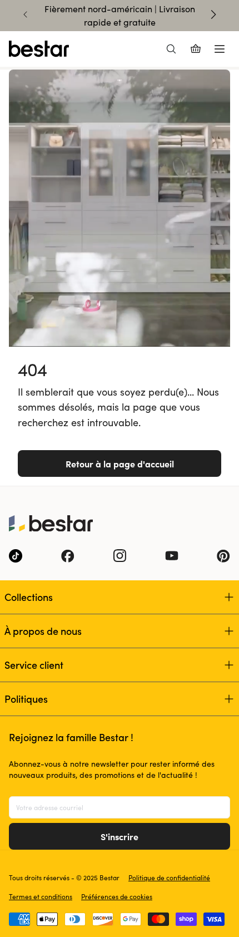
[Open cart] (196, 49)
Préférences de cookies (116, 896)
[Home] (39, 49)
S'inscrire (119, 836)
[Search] (171, 49)
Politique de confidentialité (169, 877)
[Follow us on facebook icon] (67, 556)
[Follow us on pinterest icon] (223, 556)
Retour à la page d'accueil (120, 463)
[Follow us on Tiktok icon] (15, 556)
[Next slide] (213, 14)
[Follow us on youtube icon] (171, 556)
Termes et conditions (40, 896)
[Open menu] (219, 49)
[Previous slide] (25, 14)
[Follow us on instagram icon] (119, 556)
